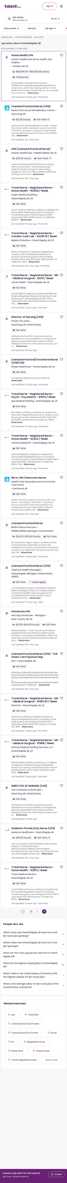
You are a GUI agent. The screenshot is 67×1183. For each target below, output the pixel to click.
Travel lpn (33, 1014)
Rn (12, 1041)
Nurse (54, 1032)
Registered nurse (36, 1041)
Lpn (13, 1014)
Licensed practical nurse (24, 1032)
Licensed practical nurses (25, 1023)
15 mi (54, 18)
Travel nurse (42, 1050)
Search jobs (7, 37)
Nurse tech (17, 1050)
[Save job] (61, 55)
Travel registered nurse (23, 1059)
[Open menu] (61, 6)
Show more (33, 93)
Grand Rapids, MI (23, 37)
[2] (44, 911)
